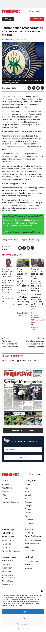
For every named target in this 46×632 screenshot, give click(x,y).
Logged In (19, 361)
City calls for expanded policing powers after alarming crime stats (35, 344)
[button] (43, 591)
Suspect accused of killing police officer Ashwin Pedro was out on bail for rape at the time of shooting (37, 280)
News (16, 240)
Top (37, 240)
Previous (7, 338)
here (9, 223)
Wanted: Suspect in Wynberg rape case (7, 272)
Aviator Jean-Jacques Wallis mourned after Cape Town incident (10, 344)
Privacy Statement (28, 629)
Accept (23, 612)
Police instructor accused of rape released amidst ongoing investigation (23, 277)
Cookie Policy (16, 629)
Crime (31, 240)
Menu (5, 19)
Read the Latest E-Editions (23, 431)
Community (37, 19)
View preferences (23, 624)
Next (40, 338)
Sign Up (23, 457)
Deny (23, 618)
